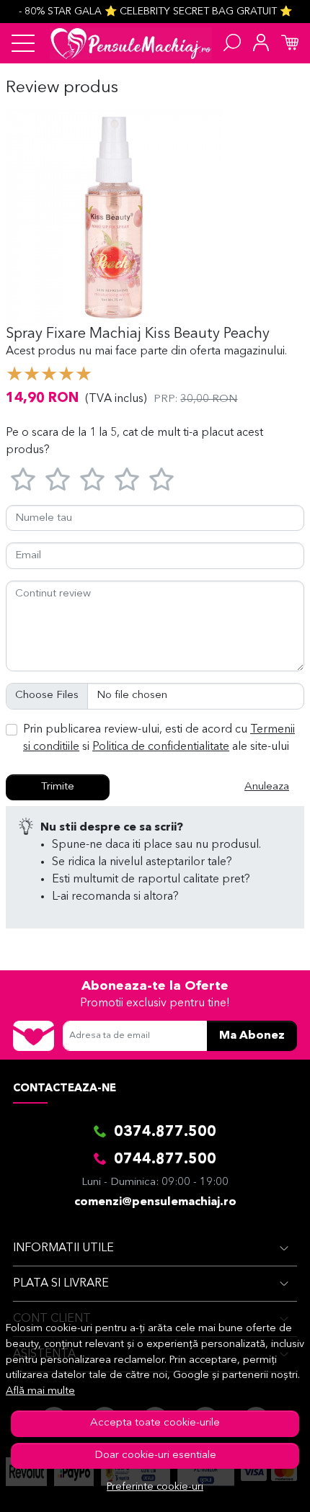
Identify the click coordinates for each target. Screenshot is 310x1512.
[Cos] (289, 43)
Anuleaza (266, 787)
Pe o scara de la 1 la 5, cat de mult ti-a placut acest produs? (134, 441)
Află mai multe (40, 1391)
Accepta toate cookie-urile (155, 1423)
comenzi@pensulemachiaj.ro (155, 1202)
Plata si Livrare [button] (61, 1283)
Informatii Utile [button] (63, 1248)
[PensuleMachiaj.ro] (131, 43)
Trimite (57, 787)
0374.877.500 (165, 1132)
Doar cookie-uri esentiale (155, 1455)
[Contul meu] (261, 43)
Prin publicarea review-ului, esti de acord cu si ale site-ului (159, 738)
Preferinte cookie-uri (155, 1487)
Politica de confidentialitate (160, 747)
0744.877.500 (165, 1160)
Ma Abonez (252, 1036)
